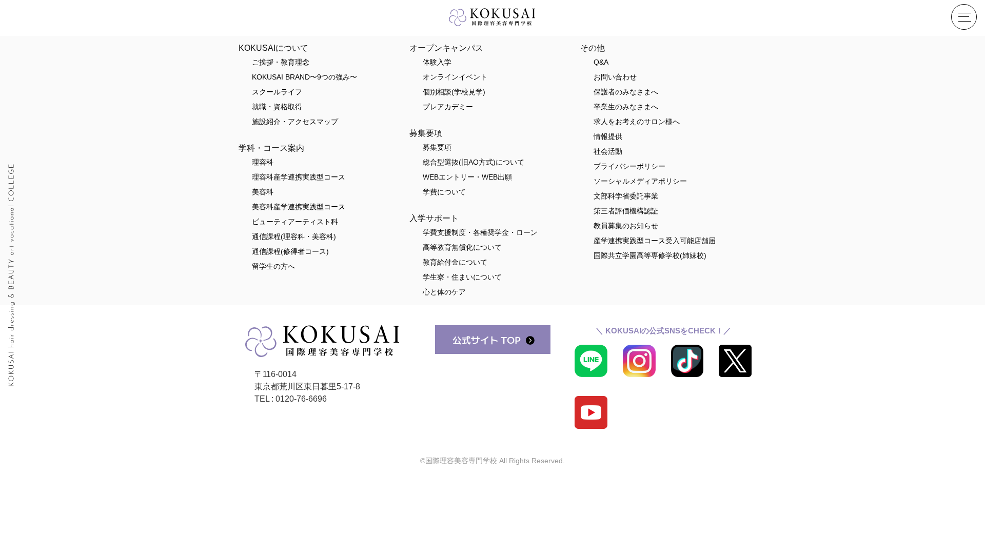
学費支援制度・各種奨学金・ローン (480, 232)
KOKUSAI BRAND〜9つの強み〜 (304, 77)
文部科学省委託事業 (626, 196)
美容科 (262, 192)
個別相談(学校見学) (454, 92)
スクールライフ (277, 92)
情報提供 (608, 136)
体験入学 (437, 62)
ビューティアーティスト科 (295, 221)
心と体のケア (444, 292)
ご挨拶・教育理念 (280, 62)
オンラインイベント (455, 77)
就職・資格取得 (277, 107)
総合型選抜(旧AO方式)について (473, 162)
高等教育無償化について (462, 247)
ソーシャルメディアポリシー (640, 181)
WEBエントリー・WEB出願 (467, 177)
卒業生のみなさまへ (626, 107)
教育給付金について (455, 262)
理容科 (262, 162)
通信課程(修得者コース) (290, 251)
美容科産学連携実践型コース (298, 207)
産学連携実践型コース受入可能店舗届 (655, 240)
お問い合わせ (615, 77)
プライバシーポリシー (629, 166)
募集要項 (437, 147)
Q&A (601, 62)
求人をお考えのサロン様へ (637, 121)
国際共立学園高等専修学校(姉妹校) (650, 255)
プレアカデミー (448, 107)
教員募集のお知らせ (626, 226)
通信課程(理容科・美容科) (294, 236)
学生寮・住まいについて (462, 277)
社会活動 (608, 151)
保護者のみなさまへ (626, 92)
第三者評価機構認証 (626, 211)
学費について (444, 192)
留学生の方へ (273, 266)
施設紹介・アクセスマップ (295, 121)
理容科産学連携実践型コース (298, 177)
